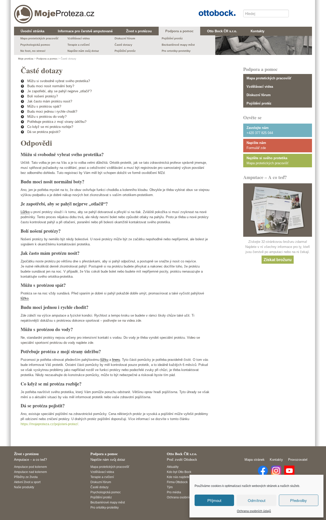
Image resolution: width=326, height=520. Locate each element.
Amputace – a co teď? (30, 460)
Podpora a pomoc (47, 58)
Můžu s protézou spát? (44, 106)
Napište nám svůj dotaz (107, 460)
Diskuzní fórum (259, 95)
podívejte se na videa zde (122, 320)
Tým (170, 487)
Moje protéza (35, 10)
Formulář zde (256, 148)
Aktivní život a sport (27, 482)
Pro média (174, 492)
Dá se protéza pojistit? (43, 132)
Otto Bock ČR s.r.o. (213, 12)
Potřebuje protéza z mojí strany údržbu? (56, 122)
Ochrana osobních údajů (254, 511)
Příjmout (214, 500)
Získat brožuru (278, 259)
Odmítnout (256, 500)
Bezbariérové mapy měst (107, 502)
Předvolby (298, 500)
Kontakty (276, 460)
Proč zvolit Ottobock (182, 460)
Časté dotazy (99, 487)
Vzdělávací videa (260, 86)
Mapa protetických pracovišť (269, 78)
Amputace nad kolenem (30, 471)
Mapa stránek (254, 460)
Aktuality (173, 466)
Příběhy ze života (26, 477)
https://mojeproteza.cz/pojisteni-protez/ (49, 424)
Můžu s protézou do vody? (46, 116)
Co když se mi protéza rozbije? (50, 127)
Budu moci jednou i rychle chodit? (52, 111)
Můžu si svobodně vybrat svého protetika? (58, 81)
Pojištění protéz (259, 103)
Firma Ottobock (177, 482)
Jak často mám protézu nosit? (49, 101)
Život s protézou (26, 453)
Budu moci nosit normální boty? (50, 86)
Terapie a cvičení (102, 477)
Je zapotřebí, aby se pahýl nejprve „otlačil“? (59, 91)
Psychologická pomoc (105, 492)
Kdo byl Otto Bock (179, 471)
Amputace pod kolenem (30, 466)
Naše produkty (24, 487)
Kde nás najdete (178, 477)
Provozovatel (297, 460)
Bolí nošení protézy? (42, 96)
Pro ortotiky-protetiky (104, 507)
